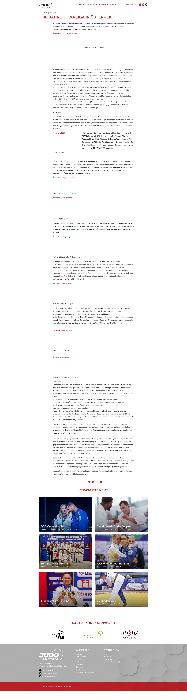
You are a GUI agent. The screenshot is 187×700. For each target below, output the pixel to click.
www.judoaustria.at (48, 676)
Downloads (79, 664)
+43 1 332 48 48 (47, 670)
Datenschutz (108, 659)
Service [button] (130, 5)
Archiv (106, 654)
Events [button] (103, 5)
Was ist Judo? (81, 669)
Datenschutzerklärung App (113, 662)
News (81, 5)
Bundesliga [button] (116, 5)
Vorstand (79, 654)
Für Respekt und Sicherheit (85, 672)
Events (78, 659)
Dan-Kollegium (81, 657)
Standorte (79, 667)
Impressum (107, 657)
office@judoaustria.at (49, 673)
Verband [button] (90, 5)
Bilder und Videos (82, 662)
